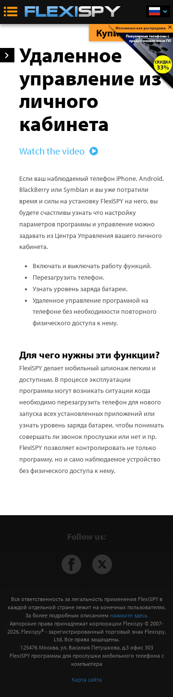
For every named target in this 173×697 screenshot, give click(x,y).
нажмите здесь (129, 615)
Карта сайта (87, 679)
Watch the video (52, 151)
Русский (158, 11)
